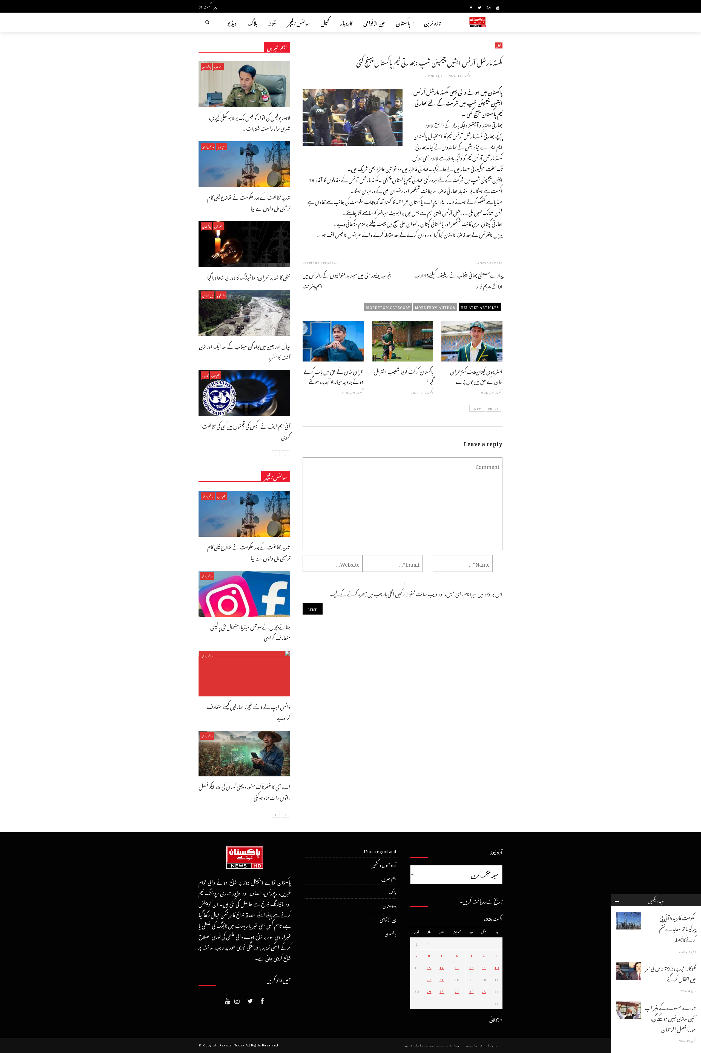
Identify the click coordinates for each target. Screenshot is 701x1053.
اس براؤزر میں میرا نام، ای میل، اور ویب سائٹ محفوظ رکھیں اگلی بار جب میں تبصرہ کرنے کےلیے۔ (416, 593)
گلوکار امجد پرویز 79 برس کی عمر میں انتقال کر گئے (670, 973)
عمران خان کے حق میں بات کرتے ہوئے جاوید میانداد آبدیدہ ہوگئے (334, 376)
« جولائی (495, 1018)
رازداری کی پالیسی (481, 1045)
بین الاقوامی (374, 22)
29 (429, 991)
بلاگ (253, 22)
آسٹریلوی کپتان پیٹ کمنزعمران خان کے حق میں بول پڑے (476, 376)
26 (471, 991)
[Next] (276, 454)
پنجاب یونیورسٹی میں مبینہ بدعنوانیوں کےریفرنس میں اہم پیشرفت (347, 279)
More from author (435, 307)
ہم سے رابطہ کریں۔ (418, 1045)
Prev (492, 408)
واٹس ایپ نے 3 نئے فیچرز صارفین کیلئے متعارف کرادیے (248, 711)
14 (441, 967)
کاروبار (346, 22)
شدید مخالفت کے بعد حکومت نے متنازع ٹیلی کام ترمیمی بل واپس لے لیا (248, 202)
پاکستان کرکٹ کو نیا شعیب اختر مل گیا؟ (403, 376)
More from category (388, 307)
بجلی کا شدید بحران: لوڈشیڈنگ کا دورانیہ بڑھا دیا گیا (248, 276)
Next (478, 408)
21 (441, 979)
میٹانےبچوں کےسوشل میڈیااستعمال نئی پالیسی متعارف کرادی (250, 631)
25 (484, 991)
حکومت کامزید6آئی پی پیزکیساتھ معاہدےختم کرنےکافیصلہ (677, 928)
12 (471, 967)
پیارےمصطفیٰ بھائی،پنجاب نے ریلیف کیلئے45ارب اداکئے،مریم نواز (458, 279)
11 (484, 967)
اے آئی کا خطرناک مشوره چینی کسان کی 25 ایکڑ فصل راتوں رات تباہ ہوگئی (244, 791)
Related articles (480, 307)
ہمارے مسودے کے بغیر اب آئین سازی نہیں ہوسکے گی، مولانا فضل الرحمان (670, 1018)
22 (429, 979)
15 (429, 967)
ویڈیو (232, 22)
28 (441, 991)
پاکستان (403, 22)
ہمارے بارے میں (446, 1045)
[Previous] (285, 454)
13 (457, 967)
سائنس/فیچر (299, 22)
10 (497, 967)
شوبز (273, 22)
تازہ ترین (432, 22)
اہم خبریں (218, 66)
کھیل (325, 22)
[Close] (617, 900)
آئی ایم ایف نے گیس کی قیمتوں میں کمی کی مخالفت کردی (246, 431)
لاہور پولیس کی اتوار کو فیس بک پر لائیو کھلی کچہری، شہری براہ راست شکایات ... (249, 122)
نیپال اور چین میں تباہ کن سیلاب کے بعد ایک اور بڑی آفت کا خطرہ (244, 351)
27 (457, 991)
